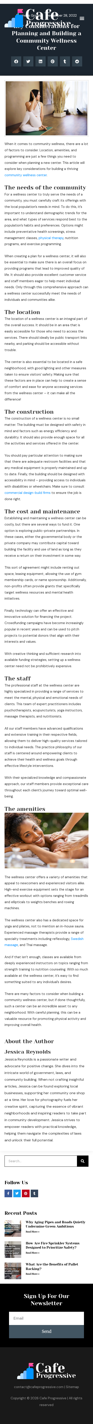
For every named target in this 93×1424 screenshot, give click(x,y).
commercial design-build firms (28, 493)
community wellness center (26, 175)
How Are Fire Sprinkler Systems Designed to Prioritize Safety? (52, 1245)
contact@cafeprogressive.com (38, 1387)
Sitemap (72, 1387)
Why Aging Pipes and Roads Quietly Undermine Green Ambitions (55, 1224)
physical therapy (51, 238)
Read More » (33, 1231)
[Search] (82, 1161)
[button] (82, 18)
